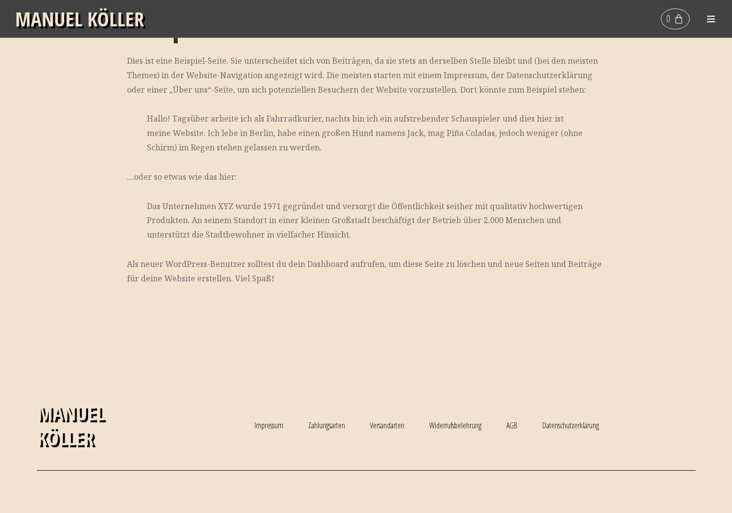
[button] (711, 18)
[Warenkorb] (675, 18)
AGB (511, 425)
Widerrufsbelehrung (455, 425)
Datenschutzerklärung (570, 425)
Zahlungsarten (326, 425)
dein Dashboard (318, 263)
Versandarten (387, 425)
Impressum (268, 425)
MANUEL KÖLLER (79, 18)
